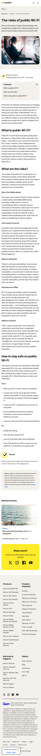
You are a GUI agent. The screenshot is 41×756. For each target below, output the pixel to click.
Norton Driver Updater (11, 636)
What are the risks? (10, 92)
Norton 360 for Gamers (8, 604)
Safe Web (25, 616)
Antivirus (25, 591)
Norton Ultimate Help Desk (10, 674)
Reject (14, 752)
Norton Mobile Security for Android (10, 620)
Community (26, 668)
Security (12, 745)
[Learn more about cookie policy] (17, 749)
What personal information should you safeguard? (17, 532)
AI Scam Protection (29, 595)
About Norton (27, 661)
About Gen (6, 741)
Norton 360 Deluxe (10, 596)
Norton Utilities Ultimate (8, 632)
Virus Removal (27, 605)
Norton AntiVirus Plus (10, 589)
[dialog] (11, 750)
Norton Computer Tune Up (9, 668)
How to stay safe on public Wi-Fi (15, 96)
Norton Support (8, 684)
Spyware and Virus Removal (9, 679)
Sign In (24, 675)
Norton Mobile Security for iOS (8, 626)
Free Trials (25, 672)
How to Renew (8, 687)
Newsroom (15, 741)
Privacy (4, 528)
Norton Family (8, 616)
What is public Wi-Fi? (11, 88)
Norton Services (9, 663)
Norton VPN (7, 609)
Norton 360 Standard (10, 592)
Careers (24, 741)
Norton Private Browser (8, 644)
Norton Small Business (11, 640)
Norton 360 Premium (10, 599)
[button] (20, 84)
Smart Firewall (27, 627)
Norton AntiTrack (9, 612)
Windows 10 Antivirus (29, 598)
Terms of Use (22, 745)
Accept (8, 752)
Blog (3, 9)
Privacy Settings (25, 751)
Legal (31, 741)
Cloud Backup (27, 613)
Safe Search (26, 620)
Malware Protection (29, 609)
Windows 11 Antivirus (29, 602)
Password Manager (29, 634)
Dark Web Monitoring (29, 631)
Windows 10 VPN (28, 623)
